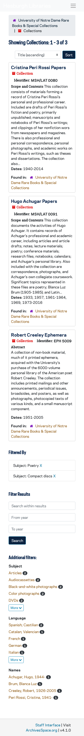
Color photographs (24, 593)
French (15, 638)
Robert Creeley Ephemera (39, 335)
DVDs (14, 600)
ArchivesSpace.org (41, 730)
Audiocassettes (22, 579)
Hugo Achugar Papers (34, 201)
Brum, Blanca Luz (23, 683)
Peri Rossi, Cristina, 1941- (31, 697)
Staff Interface (47, 725)
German (15, 645)
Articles (16, 572)
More (15, 607)
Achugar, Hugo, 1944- (27, 676)
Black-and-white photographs (33, 586)
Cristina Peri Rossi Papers (38, 67)
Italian (14, 652)
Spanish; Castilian (24, 624)
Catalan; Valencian (24, 631)
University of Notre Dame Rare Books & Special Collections (39, 182)
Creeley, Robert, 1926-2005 (33, 690)
